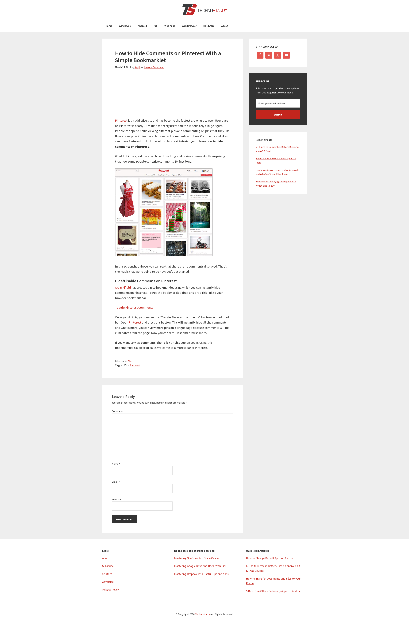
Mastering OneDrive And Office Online (196, 558)
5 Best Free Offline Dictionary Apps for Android (273, 591)
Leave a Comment (154, 67)
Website (116, 499)
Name (116, 463)
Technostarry (204, 9)
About (105, 558)
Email (116, 481)
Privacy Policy (110, 589)
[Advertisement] (172, 95)
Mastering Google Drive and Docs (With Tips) (201, 566)
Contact (107, 574)
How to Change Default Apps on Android (270, 558)
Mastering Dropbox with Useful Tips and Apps (201, 574)
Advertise (108, 582)
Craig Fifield (123, 287)
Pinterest (121, 120)
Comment (118, 411)
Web (130, 361)
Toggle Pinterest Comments (134, 307)
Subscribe (108, 566)
